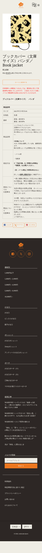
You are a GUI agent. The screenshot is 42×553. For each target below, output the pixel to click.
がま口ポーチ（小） (12, 368)
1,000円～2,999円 (11, 279)
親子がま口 (9, 324)
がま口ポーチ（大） (12, 374)
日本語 (15, 526)
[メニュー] (38, 5)
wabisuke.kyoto (23, 534)
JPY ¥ (26, 526)
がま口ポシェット (11, 340)
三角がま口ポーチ (11, 380)
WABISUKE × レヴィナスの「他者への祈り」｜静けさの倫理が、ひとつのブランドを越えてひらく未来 (21, 404)
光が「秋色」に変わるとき (14, 444)
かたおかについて (11, 505)
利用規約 (8, 481)
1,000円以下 (9, 273)
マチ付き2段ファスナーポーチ (16, 386)
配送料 (8, 73)
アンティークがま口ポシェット (16, 352)
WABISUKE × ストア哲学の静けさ (17, 422)
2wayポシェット (11, 346)
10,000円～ (9, 297)
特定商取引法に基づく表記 (14, 487)
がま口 (7, 312)
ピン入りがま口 (10, 318)
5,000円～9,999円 (11, 291)
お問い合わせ (9, 499)
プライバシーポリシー (13, 493)
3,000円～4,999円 (11, 285)
